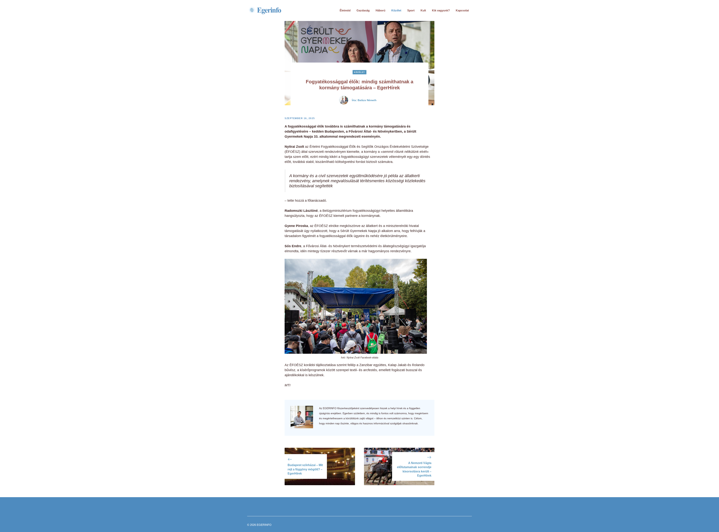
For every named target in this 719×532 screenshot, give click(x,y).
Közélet (396, 10)
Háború (380, 10)
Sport (411, 10)
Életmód (345, 10)
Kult (423, 10)
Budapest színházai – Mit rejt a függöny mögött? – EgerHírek (305, 469)
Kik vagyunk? (441, 10)
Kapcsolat (462, 10)
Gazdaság (363, 10)
